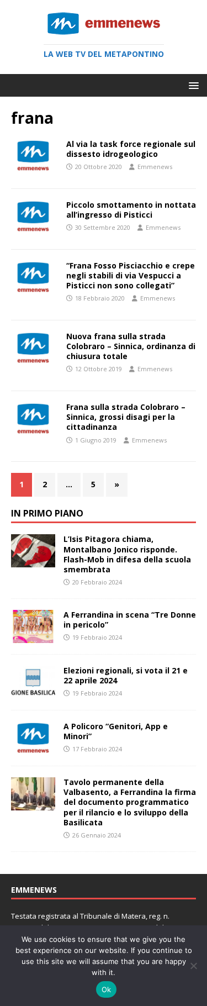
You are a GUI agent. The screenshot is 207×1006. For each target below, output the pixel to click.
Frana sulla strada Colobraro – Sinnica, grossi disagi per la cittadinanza (125, 417)
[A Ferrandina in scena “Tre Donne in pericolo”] (33, 636)
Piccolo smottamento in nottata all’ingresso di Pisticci (131, 209)
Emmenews (154, 166)
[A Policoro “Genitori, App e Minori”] (33, 748)
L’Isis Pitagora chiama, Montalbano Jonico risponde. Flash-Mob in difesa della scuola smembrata (127, 554)
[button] (191, 85)
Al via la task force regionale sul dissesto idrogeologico (130, 149)
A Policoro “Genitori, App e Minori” (115, 731)
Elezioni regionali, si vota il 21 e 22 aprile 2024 (125, 675)
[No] (193, 965)
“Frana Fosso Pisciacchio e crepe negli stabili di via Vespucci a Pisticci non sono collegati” (130, 275)
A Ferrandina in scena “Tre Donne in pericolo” (129, 619)
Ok (107, 989)
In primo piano (47, 513)
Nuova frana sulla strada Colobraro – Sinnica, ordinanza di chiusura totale (130, 346)
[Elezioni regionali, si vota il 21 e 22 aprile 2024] (33, 692)
